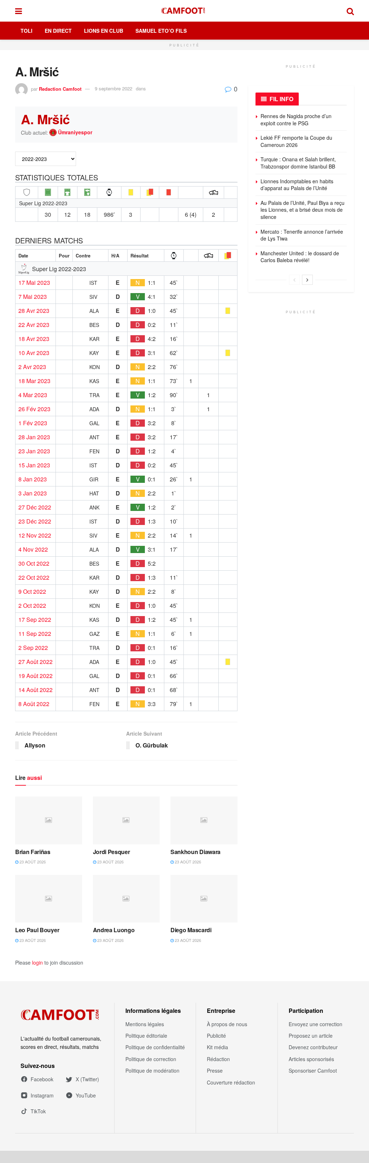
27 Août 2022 (35, 661)
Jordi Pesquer (111, 852)
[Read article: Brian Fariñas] (48, 820)
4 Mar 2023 (32, 395)
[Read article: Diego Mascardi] (203, 899)
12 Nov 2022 (34, 535)
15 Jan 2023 (34, 465)
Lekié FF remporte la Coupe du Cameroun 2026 (296, 141)
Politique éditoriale (146, 1035)
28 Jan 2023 (34, 437)
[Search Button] (350, 11)
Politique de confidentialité (155, 1047)
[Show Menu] (18, 11)
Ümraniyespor (75, 132)
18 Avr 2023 (33, 338)
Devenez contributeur (313, 1047)
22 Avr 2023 (33, 324)
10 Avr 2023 (33, 352)
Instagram (42, 1095)
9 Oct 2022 (32, 591)
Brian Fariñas (32, 852)
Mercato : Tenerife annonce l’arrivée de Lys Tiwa (302, 235)
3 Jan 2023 (32, 493)
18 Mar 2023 (34, 381)
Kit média (217, 1047)
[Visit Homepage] (184, 11)
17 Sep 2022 (34, 619)
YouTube (86, 1095)
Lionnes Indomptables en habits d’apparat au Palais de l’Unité (297, 185)
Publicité (216, 1035)
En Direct (58, 30)
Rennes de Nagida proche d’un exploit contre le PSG (296, 119)
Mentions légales (144, 1024)
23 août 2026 (32, 862)
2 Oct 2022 (32, 605)
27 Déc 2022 (34, 507)
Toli (26, 30)
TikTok (38, 1111)
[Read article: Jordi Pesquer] (126, 820)
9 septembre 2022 (113, 88)
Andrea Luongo (114, 930)
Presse (215, 1070)
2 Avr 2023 (32, 367)
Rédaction (218, 1059)
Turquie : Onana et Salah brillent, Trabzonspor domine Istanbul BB (298, 163)
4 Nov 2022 (33, 549)
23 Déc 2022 (34, 521)
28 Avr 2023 (33, 310)
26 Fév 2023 (34, 409)
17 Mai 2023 (34, 282)
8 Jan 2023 (32, 479)
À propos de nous (227, 1024)
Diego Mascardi (191, 930)
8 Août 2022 (33, 704)
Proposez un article (311, 1035)
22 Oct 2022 (33, 577)
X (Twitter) (87, 1079)
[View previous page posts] (294, 280)
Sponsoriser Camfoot (313, 1070)
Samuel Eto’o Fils (161, 30)
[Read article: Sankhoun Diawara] (203, 820)
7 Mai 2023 (32, 296)
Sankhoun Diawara (195, 852)
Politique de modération (152, 1070)
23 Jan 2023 (34, 451)
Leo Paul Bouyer (37, 930)
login (37, 962)
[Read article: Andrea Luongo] (126, 899)
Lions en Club (103, 30)
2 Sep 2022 (33, 647)
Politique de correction (150, 1059)
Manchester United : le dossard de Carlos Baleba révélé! (300, 257)
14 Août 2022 (35, 689)
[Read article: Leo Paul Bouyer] (48, 899)
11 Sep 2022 (34, 633)
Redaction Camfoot (60, 88)
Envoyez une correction (315, 1024)
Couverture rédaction (231, 1082)
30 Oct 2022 (33, 563)
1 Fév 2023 (32, 423)
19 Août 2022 (35, 675)
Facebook (42, 1079)
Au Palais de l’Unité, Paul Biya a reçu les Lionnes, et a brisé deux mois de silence (302, 209)
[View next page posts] (307, 280)
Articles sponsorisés (311, 1059)
